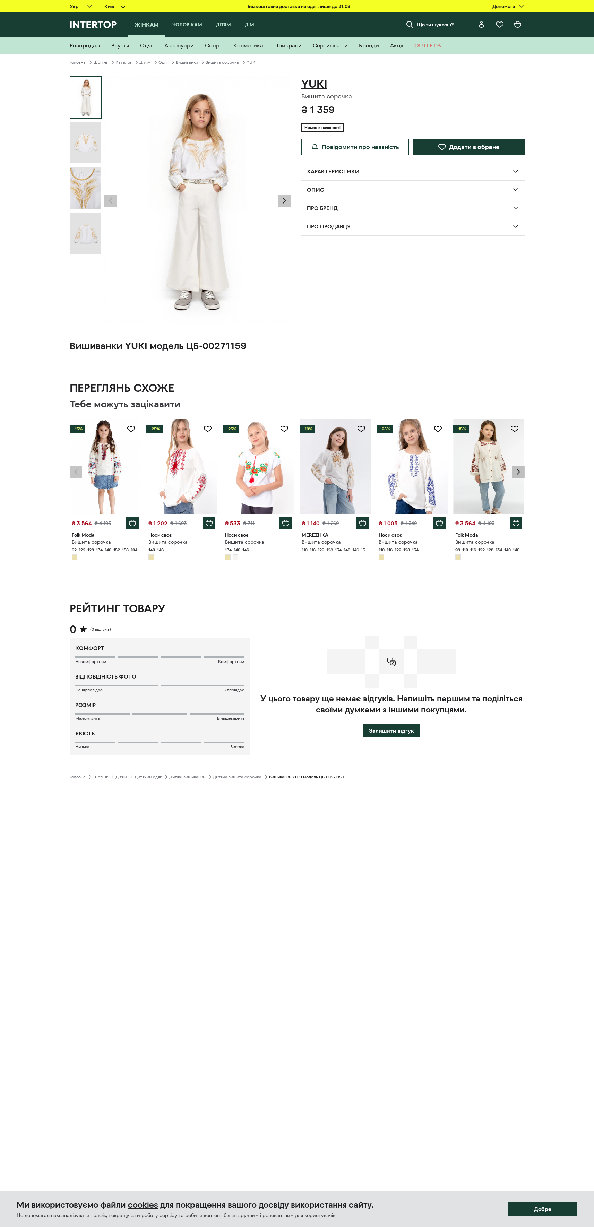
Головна (78, 62)
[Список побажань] (500, 25)
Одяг (163, 62)
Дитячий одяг (148, 777)
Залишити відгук (391, 730)
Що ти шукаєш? (435, 24)
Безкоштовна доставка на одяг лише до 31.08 (299, 6)
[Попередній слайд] (110, 201)
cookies (143, 1205)
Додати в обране (474, 147)
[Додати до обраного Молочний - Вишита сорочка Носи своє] (208, 429)
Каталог (123, 62)
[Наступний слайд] (284, 201)
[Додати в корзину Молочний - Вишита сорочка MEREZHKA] (362, 523)
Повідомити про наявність (360, 147)
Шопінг (100, 62)
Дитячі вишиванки (187, 777)
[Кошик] (518, 25)
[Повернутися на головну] (93, 24)
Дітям (145, 62)
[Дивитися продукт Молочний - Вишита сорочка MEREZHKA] (335, 466)
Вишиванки (187, 62)
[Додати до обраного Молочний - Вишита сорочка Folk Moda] (131, 429)
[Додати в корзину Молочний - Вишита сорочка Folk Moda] (132, 523)
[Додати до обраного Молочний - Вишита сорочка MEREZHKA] (361, 429)
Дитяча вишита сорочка (237, 777)
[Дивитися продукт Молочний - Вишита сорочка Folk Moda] (105, 466)
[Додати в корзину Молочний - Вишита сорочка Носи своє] (209, 523)
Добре (542, 1209)
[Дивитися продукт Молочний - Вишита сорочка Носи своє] (181, 466)
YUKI (251, 62)
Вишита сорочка (222, 62)
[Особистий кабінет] (482, 25)
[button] (110, 201)
